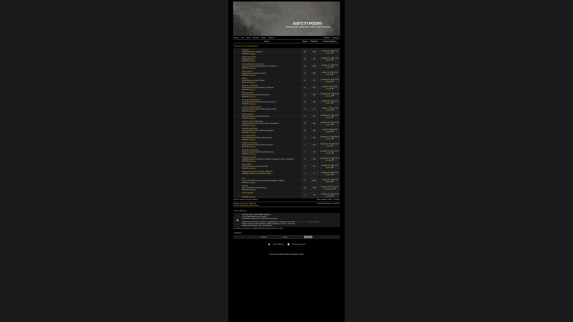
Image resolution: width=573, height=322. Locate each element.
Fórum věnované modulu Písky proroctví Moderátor (256, 94)
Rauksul (329, 53)
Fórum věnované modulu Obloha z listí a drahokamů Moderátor (260, 123)
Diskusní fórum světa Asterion (246, 46)
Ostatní (245, 185)
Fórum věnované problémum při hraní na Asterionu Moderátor (259, 66)
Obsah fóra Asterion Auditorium (246, 205)
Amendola (274, 218)
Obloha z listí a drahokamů (252, 121)
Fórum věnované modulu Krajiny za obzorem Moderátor (257, 144)
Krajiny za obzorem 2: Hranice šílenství (257, 171)
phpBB (286, 254)
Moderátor (249, 195)
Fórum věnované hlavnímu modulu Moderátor (254, 73)
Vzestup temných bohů (251, 100)
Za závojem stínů (248, 135)
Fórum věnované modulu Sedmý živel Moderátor (255, 166)
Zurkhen (329, 110)
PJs (243, 178)
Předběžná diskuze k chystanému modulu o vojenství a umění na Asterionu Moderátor (268, 159)
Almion (328, 146)
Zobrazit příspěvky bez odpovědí (328, 203)
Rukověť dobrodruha (250, 150)
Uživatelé (255, 37)
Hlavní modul (247, 71)
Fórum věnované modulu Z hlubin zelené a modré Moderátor (259, 109)
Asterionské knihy (249, 57)
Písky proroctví (248, 92)
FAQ (242, 37)
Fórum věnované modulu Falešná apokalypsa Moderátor (258, 130)
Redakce (252, 53)
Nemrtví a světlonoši (250, 85)
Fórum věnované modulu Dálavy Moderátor (253, 80)
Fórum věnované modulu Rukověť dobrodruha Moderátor (258, 152)
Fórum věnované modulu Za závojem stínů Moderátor (256, 137)
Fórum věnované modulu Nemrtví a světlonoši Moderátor (258, 87)
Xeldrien (329, 153)
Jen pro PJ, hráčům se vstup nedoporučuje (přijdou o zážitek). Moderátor (263, 180)
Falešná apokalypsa (250, 128)
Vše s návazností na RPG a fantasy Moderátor (254, 187)
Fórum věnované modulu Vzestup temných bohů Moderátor (259, 102)
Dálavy (244, 78)
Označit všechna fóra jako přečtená (246, 199)
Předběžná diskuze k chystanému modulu (257, 172)
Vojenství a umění (249, 157)
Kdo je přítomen (240, 211)
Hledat (248, 37)
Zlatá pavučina (248, 114)
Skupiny (263, 37)
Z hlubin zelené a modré (251, 107)
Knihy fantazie (247, 193)
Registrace (336, 37)
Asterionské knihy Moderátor (249, 59)
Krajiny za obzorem (249, 143)
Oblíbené (271, 37)
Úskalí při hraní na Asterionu (253, 64)
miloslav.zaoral (329, 188)
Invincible (329, 95)
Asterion (236, 37)
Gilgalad (329, 196)
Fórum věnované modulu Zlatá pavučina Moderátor (256, 116)
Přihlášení (327, 37)
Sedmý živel (246, 164)
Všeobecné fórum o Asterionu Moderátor (252, 51)
